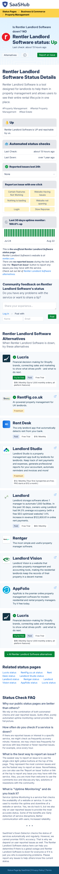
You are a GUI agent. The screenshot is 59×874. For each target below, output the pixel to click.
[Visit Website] (55, 396)
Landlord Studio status (32, 676)
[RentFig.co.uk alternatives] (6, 398)
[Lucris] (6, 358)
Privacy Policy (37, 870)
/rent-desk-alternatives (15, 419)
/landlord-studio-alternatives (18, 445)
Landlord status (11, 679)
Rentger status (31, 679)
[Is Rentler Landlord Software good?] (24, 55)
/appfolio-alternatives (14, 585)
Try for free (19, 377)
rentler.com (8, 258)
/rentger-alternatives (13, 535)
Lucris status (9, 672)
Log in (6, 313)
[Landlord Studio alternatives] (6, 450)
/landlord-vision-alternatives (17, 555)
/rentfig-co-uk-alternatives (17, 394)
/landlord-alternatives (14, 492)
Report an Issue (47, 55)
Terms (48, 870)
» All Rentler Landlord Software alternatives (29, 654)
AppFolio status (29, 682)
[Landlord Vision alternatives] (6, 559)
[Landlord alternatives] (6, 497)
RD (6, 424)
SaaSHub (25, 870)
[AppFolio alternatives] (6, 590)
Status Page (13, 870)
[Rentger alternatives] (6, 539)
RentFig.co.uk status (32, 672)
